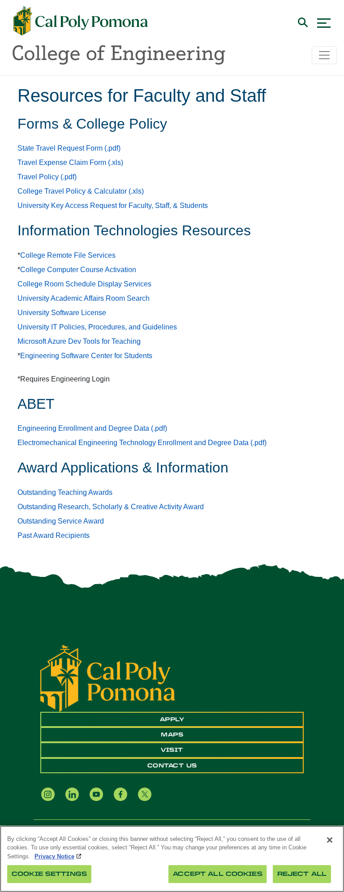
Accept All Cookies (217, 873)
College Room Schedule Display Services (84, 284)
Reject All (302, 873)
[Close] (330, 840)
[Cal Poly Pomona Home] (80, 21)
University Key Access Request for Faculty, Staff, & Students (112, 205)
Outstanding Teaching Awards (64, 492)
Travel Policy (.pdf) (47, 177)
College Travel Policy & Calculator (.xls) (80, 191)
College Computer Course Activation (78, 269)
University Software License (61, 312)
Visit (172, 750)
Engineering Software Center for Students (86, 355)
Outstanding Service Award (60, 521)
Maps (172, 735)
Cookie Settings (49, 873)
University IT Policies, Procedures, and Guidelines (97, 327)
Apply (172, 719)
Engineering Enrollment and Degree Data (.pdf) (92, 428)
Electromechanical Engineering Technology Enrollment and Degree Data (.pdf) (142, 442)
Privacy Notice (54, 856)
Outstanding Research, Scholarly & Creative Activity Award (110, 507)
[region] (172, 859)
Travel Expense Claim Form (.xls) (70, 162)
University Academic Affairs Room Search (83, 298)
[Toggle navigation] (324, 55)
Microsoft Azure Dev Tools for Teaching (79, 341)
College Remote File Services (68, 255)
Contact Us (172, 765)
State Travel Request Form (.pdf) (68, 148)
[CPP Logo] (107, 677)
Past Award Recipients (53, 535)
